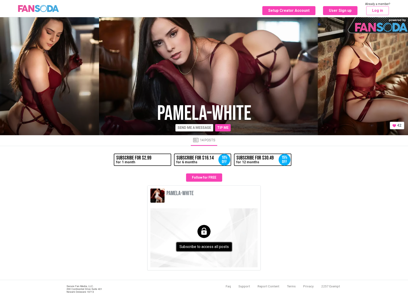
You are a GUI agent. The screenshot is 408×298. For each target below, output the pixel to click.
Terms (291, 286)
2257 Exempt (330, 286)
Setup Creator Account (289, 10)
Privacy (308, 286)
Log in (377, 10)
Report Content (268, 286)
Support (244, 286)
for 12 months (261, 159)
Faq (228, 286)
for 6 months (201, 159)
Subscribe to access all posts (204, 246)
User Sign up (340, 10)
